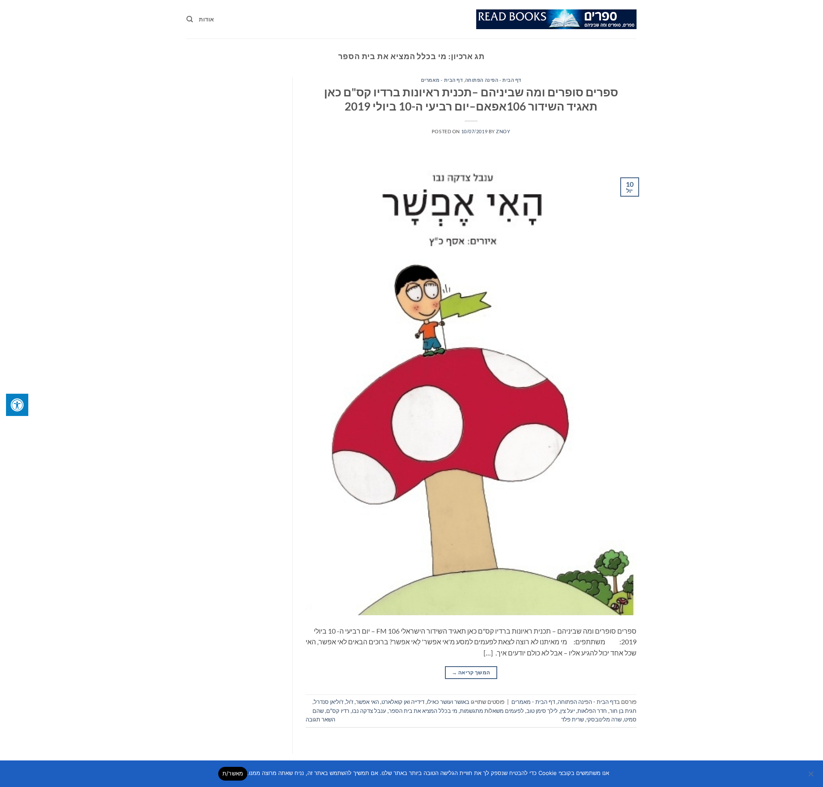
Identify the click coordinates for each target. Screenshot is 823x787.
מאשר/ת (232, 773)
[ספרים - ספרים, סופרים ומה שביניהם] (556, 19)
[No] (811, 776)
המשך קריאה (471, 672)
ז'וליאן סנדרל (328, 701)
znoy (503, 131)
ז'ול (349, 701)
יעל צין (567, 710)
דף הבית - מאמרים (442, 80)
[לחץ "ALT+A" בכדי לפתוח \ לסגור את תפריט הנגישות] (17, 405)
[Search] (189, 19)
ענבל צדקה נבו (369, 710)
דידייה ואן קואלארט (402, 701)
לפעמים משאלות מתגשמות (492, 710)
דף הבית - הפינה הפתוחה (493, 80)
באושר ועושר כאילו (448, 701)
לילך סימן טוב (542, 710)
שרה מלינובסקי (604, 719)
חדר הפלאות (592, 710)
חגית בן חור (623, 710)
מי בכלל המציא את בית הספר (423, 710)
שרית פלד (572, 719)
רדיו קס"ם (337, 710)
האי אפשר (367, 701)
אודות (206, 19)
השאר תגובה (320, 719)
